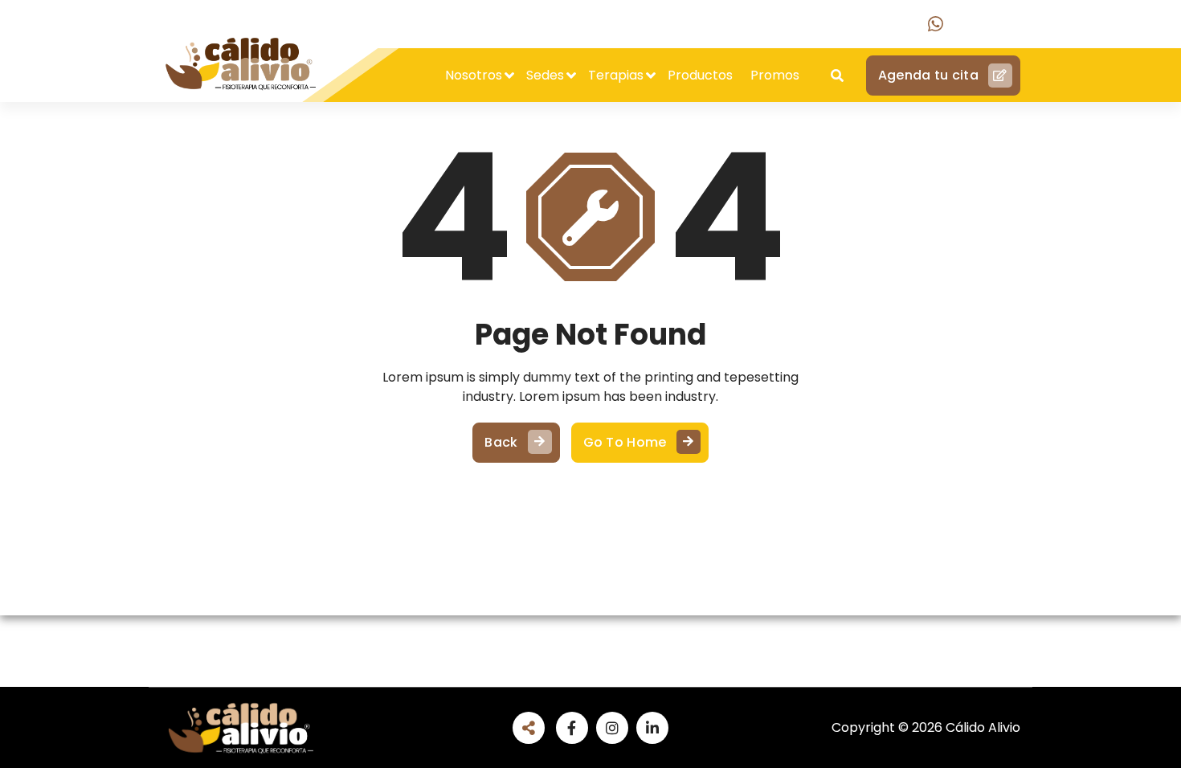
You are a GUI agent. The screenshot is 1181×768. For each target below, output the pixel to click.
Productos (700, 75)
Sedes (545, 75)
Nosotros (473, 75)
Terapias (616, 75)
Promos (774, 75)
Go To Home (625, 442)
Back (500, 442)
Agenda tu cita (928, 75)
